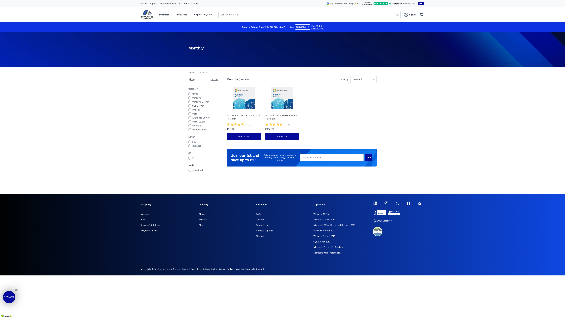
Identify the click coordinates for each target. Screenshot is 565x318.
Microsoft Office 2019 (324, 219)
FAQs (258, 214)
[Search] (397, 14)
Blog (201, 225)
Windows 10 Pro (321, 214)
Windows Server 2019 (324, 236)
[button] (9, 297)
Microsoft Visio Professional (327, 252)
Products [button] (164, 14)
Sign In (412, 14)
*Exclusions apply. (317, 28)
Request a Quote (202, 14)
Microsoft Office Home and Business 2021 (334, 225)
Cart (143, 219)
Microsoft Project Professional (328, 247)
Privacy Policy (210, 269)
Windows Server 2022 (324, 230)
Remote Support (264, 230)
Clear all (214, 79)
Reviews (203, 219)
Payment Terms (149, 230)
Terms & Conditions (191, 269)
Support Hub (262, 225)
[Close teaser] (16, 290)
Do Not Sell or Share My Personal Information (242, 269)
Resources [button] (181, 14)
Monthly (203, 72)
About (202, 214)
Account (145, 214)
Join (368, 157)
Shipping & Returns (150, 225)
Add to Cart (244, 136)
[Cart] (421, 14)
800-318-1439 (191, 3)
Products (192, 72)
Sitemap (260, 236)
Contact (260, 219)
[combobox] (309, 14)
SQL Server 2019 (321, 241)
